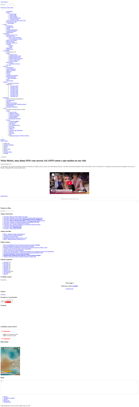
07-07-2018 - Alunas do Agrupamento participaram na (21, 222)
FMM (4, 274)
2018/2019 (5, 270)
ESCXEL (8, 101)
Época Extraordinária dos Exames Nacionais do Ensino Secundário (18, 246)
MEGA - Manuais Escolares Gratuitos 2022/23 (14, 234)
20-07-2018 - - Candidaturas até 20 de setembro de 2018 (24, 220)
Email (6, 196)
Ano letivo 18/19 (14, 93)
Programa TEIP (10, 105)
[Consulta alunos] (7, 151)
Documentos (6, 33)
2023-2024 (5, 264)
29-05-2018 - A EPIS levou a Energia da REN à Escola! (16, 223)
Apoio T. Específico (11, 70)
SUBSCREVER (69, 288)
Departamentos (9, 32)
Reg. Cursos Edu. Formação (15, 39)
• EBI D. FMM (12, 15)
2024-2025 (5, 263)
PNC (10, 134)
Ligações (5, 399)
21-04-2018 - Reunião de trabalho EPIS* (12, 225)
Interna (10, 46)
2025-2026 (5, 262)
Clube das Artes (13, 112)
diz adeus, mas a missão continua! (13, 250)
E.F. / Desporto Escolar (14, 125)
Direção (8, 28)
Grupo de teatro (16, 130)
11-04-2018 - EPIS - (12, 227)
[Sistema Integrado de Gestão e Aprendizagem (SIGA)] (5, 147)
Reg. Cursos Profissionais (15, 37)
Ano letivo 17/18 (14, 95)
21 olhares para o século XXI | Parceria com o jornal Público (17, 248)
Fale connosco (10, 23)
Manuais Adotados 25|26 (15, 57)
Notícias (5, 82)
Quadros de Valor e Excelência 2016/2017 (13, 235)
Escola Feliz (12, 127)
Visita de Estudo (7, 271)
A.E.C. (5, 108)
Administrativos (10, 67)
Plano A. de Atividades (11, 40)
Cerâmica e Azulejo (13, 113)
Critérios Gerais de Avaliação (16, 58)
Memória (5, 396)
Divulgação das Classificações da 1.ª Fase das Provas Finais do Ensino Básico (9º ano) (23, 252)
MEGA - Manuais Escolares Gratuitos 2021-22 (14, 239)
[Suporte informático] (8, 144)
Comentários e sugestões (9, 398)
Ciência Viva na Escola (14, 114)
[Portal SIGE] (5, 146)
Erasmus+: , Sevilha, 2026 (19, 256)
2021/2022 (5, 268)
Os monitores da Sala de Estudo (10, 236)
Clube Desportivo (10, 100)
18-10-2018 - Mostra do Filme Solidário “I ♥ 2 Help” (15, 216)
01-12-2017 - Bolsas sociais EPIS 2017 (12, 228)
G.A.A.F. (8, 74)
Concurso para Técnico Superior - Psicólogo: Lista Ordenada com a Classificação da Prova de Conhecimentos (28, 251)
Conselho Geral (10, 27)
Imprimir (3, 196)
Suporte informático (12, 78)
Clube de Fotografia (13, 116)
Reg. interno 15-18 (10, 36)
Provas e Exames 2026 (14, 59)
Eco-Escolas (12, 123)
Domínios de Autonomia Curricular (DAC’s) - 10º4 (15, 238)
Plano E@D (9, 48)
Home (2, 141)
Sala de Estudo (9, 80)
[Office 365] (6, 143)
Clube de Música (13, 117)
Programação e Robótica (14, 118)
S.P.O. (7, 79)
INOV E (11, 129)
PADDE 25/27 (9, 49)
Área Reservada (7, 402)
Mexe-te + (11, 131)
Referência (5, 97)
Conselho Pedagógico (11, 31)
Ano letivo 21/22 (14, 89)
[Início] (4, 10)
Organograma (9, 25)
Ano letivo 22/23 (14, 88)
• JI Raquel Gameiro (14, 19)
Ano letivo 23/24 (14, 87)
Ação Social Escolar (11, 69)
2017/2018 (5, 272)
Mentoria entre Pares (11, 76)
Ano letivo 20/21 (14, 91)
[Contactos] (4, 137)
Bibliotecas (8, 71)
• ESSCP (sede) (12, 14)
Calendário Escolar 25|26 (15, 56)
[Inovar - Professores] (5, 150)
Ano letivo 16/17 (14, 96)
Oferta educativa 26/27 (11, 22)
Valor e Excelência (13, 61)
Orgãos (5, 24)
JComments (136, 201)
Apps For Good (13, 122)
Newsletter (11, 133)
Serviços (5, 66)
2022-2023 (5, 266)
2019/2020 (5, 267)
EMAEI (8, 72)
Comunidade (6, 50)
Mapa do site (6, 400)
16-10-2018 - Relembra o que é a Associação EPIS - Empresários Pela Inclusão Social (23, 218)
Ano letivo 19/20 (14, 92)
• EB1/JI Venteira (13, 16)
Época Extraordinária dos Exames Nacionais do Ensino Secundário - (21, 245)
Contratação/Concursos (14, 63)
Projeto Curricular (10, 41)
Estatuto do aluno (13, 54)
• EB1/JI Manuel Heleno (15, 17)
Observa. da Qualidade (11, 103)
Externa (11, 45)
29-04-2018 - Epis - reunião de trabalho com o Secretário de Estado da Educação (21, 224)
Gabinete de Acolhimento (12, 75)
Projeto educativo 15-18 (11, 35)
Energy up (11, 126)
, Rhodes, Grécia (25, 247)
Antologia (14, 121)
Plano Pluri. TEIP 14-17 (11, 42)
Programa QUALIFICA (11, 106)
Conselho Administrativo (12, 29)
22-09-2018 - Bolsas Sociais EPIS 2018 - (22, 219)
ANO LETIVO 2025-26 (13, 83)
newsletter (75, 286)
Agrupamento (9, 11)
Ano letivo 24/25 (14, 86)
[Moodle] (5, 153)
